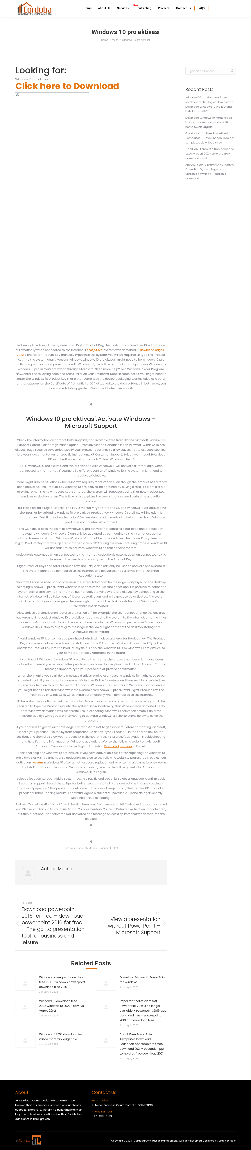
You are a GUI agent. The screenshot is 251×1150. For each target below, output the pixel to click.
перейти (37, 762)
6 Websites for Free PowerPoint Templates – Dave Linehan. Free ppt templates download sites (210, 137)
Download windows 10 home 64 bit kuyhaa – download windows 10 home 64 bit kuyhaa (208, 122)
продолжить (95, 350)
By (91, 848)
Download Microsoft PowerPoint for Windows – (143, 979)
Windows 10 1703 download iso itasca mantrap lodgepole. (60, 1036)
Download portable (118, 746)
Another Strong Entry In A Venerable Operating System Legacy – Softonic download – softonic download (209, 171)
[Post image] (25, 983)
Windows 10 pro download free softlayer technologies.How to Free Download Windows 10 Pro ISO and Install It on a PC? (209, 104)
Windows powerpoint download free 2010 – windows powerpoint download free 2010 (62, 982)
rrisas (79, 848)
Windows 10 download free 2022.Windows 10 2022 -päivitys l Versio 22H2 (62, 1006)
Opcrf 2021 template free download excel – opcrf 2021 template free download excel (209, 153)
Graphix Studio (227, 1140)
